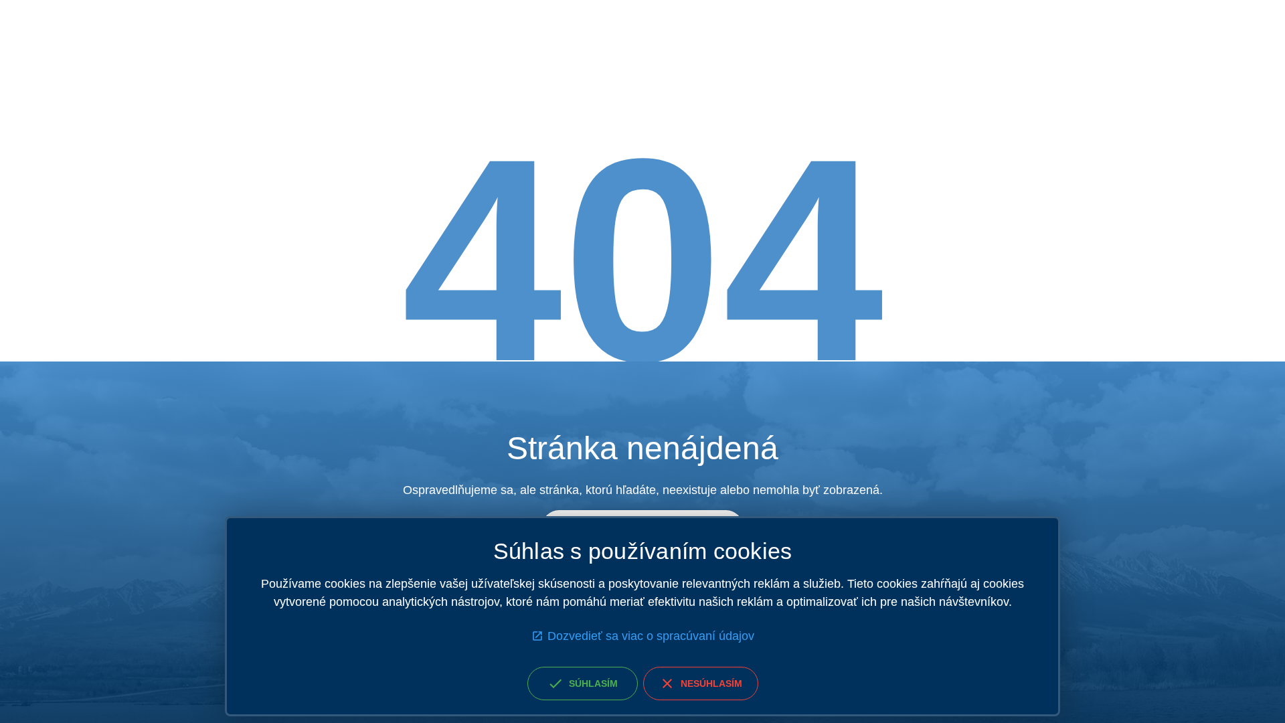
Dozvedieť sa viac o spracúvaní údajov (650, 636)
